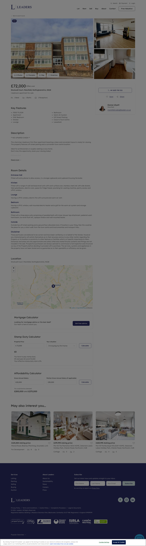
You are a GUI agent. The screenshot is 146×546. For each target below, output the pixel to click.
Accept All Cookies (119, 542)
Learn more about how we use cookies (61, 544)
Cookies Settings (104, 542)
